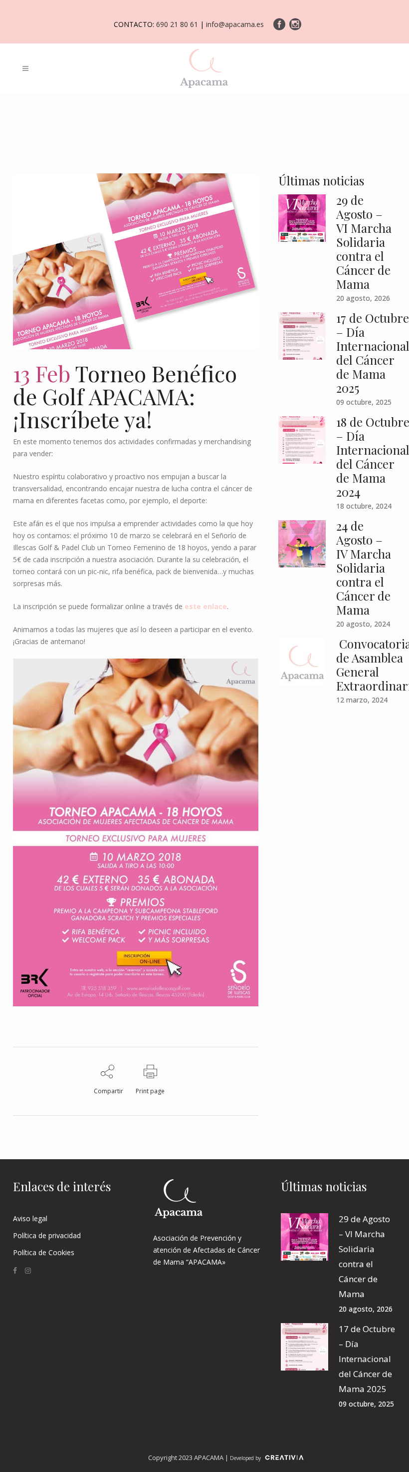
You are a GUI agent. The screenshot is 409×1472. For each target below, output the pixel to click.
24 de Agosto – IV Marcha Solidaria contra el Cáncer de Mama (363, 568)
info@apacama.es (235, 24)
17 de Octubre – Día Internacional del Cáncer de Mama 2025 (367, 1359)
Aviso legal (30, 1218)
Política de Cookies (43, 1252)
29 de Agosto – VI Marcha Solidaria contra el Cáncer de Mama (364, 242)
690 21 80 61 (177, 24)
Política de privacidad (47, 1235)
